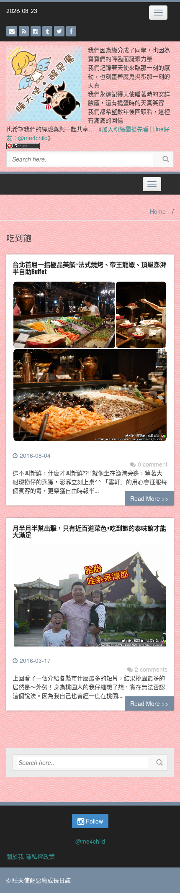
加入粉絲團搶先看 (125, 129)
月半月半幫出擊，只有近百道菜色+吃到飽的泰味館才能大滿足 (89, 531)
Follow (93, 821)
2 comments (151, 669)
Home (158, 211)
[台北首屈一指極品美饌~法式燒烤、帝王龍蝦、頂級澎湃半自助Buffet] (90, 365)
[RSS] (24, 31)
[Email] (11, 31)
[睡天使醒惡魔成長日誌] (44, 82)
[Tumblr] (47, 31)
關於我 (15, 856)
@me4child (90, 841)
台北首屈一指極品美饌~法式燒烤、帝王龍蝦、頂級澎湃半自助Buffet (89, 267)
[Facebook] (71, 31)
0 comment (152, 464)
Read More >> (149, 498)
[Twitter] (59, 31)
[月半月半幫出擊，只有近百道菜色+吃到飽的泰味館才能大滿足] (90, 599)
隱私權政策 (40, 856)
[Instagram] (36, 31)
